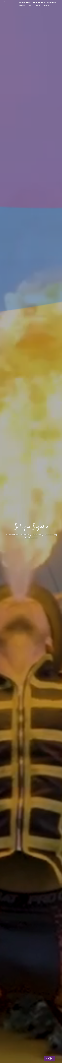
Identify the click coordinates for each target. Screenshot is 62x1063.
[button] (25, 2)
